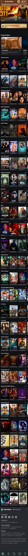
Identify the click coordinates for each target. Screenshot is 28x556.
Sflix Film (13, 534)
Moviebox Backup (20, 534)
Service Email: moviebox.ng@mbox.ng (9, 522)
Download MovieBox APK (16, 526)
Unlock (23, 26)
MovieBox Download (5, 534)
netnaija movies (16, 532)
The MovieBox (10, 535)
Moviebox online (18, 535)
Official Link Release (5, 526)
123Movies (3, 535)
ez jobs (23, 532)
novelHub (3, 532)
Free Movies (9, 532)
